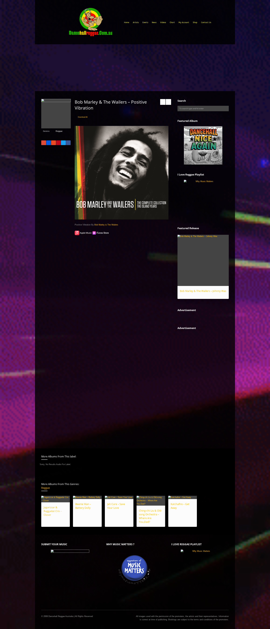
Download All (82, 117)
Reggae (59, 131)
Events (145, 22)
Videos (163, 22)
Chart (172, 22)
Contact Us (206, 22)
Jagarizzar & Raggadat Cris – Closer (53, 511)
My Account (184, 22)
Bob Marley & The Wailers (106, 225)
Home (126, 22)
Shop (195, 22)
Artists (136, 22)
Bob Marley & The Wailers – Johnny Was (203, 291)
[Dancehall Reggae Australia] (90, 23)
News (154, 22)
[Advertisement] (135, 68)
